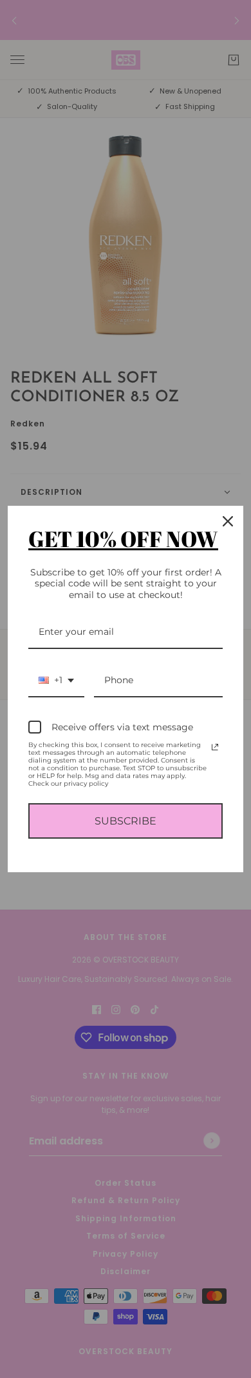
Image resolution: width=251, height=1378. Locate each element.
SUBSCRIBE (125, 821)
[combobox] (56, 680)
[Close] (227, 521)
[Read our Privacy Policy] (215, 747)
